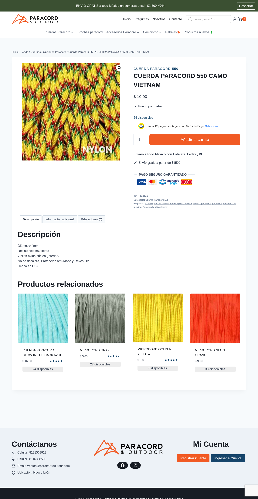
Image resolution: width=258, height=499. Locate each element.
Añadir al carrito (195, 139)
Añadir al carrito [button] (94, 379)
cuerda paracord (202, 203)
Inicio (127, 19)
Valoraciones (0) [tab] (91, 219)
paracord (217, 203)
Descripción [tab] (31, 219)
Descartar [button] (246, 6)
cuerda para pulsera (181, 203)
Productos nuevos (196, 32)
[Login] (234, 19)
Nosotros (159, 19)
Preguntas (141, 19)
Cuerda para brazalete (157, 203)
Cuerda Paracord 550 (156, 69)
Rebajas (171, 32)
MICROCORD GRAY (94, 350)
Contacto (175, 19)
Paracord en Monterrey (155, 207)
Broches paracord (90, 32)
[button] (119, 68)
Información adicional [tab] (60, 219)
